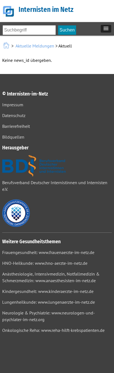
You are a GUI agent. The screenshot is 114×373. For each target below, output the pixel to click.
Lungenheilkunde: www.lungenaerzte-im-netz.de (48, 302)
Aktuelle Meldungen (34, 46)
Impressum (12, 104)
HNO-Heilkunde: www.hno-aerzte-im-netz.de (44, 263)
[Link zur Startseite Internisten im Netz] (6, 46)
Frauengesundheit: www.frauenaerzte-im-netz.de (48, 252)
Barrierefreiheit (16, 126)
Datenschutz (13, 115)
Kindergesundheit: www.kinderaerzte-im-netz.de (48, 291)
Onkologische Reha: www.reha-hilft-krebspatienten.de (53, 330)
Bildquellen (13, 137)
